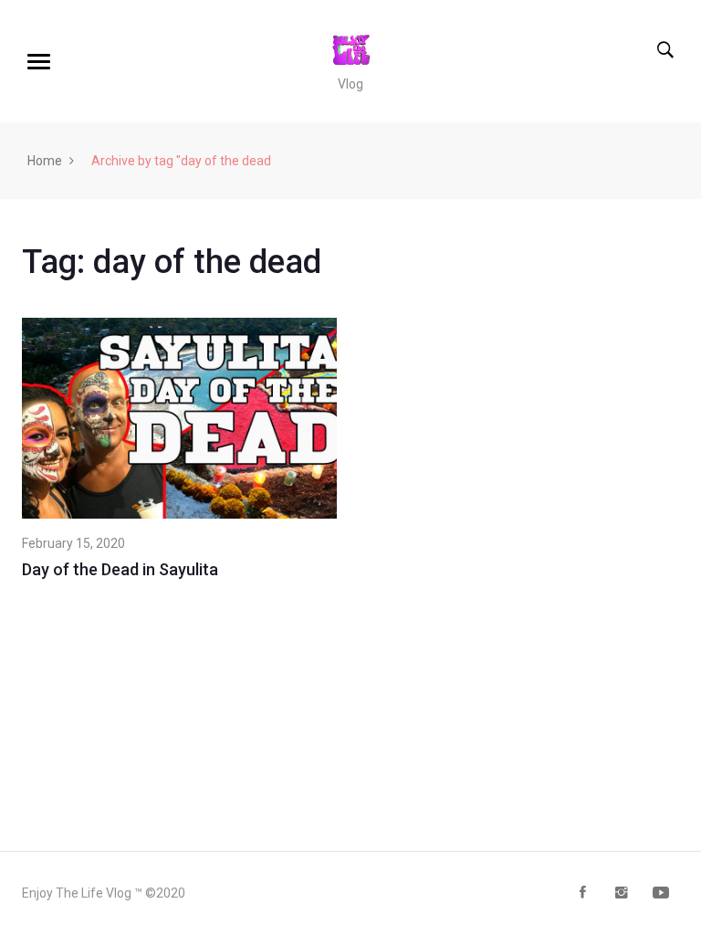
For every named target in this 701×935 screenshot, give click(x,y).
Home (44, 160)
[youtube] (661, 894)
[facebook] (582, 894)
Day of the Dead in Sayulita (120, 569)
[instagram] (621, 894)
